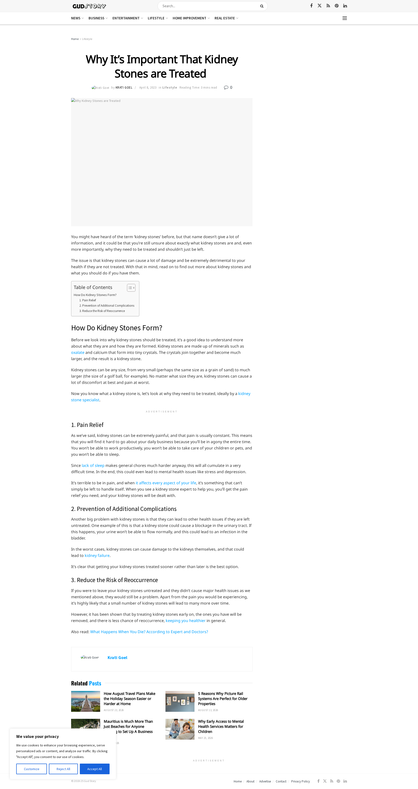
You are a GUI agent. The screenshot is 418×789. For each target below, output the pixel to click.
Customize (31, 769)
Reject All (63, 769)
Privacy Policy (300, 781)
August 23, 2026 (114, 710)
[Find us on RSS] (328, 6)
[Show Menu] (345, 18)
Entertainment (126, 18)
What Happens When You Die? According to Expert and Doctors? (149, 631)
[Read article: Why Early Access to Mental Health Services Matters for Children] (179, 729)
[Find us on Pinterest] (336, 6)
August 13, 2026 (208, 710)
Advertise (265, 781)
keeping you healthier (186, 620)
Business (96, 18)
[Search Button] (263, 6)
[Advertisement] (305, 72)
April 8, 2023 (148, 87)
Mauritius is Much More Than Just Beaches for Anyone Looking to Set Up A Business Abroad (128, 729)
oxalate (77, 352)
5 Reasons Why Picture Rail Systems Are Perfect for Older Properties (222, 698)
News (75, 18)
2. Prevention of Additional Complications (106, 305)
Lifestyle (156, 18)
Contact (281, 781)
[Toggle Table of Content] (128, 288)
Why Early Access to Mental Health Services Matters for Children (221, 726)
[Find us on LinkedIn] (345, 6)
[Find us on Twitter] (319, 6)
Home (75, 39)
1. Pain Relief (87, 300)
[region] (63, 753)
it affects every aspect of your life (166, 483)
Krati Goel (124, 87)
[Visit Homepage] (89, 6)
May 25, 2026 (205, 738)
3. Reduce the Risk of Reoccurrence (102, 311)
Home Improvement (189, 18)
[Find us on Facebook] (311, 6)
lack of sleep (93, 465)
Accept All (94, 769)
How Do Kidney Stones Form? (95, 295)
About (250, 781)
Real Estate (225, 18)
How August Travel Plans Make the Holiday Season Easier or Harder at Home (129, 698)
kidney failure (97, 555)
